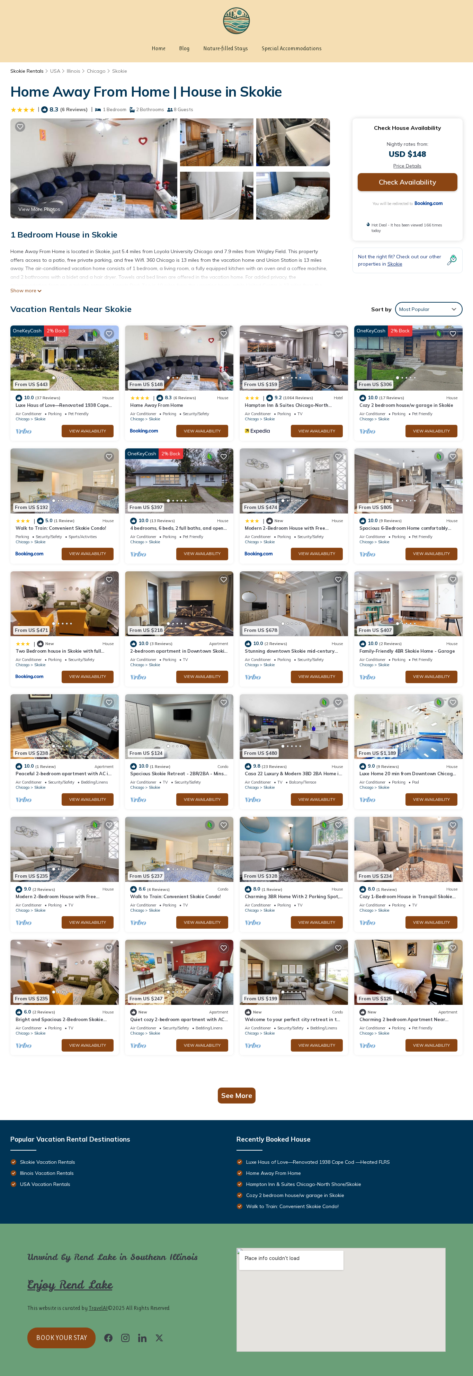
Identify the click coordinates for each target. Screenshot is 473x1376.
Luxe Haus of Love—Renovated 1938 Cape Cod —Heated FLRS (318, 1162)
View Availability (87, 431)
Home (158, 48)
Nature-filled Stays (225, 48)
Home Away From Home (156, 405)
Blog (184, 48)
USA (55, 71)
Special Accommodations (292, 48)
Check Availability (407, 182)
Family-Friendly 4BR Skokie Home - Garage (407, 651)
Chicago (96, 71)
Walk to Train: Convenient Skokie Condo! (61, 528)
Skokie (119, 71)
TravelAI (98, 1308)
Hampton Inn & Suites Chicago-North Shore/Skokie (303, 1184)
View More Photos (39, 209)
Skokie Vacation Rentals (47, 1162)
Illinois (73, 71)
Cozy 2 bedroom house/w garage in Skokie (406, 405)
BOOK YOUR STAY (61, 1338)
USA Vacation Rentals (45, 1184)
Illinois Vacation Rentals (47, 1173)
